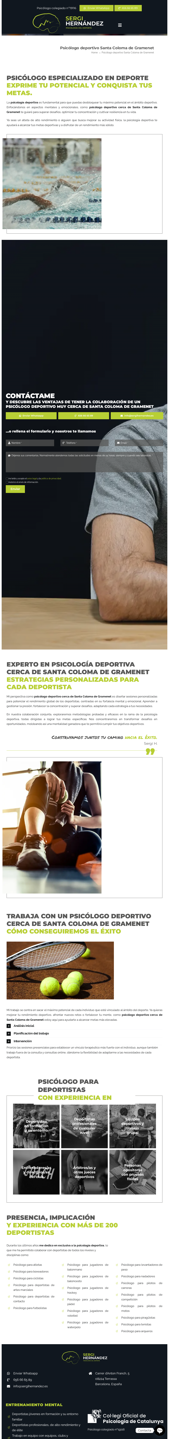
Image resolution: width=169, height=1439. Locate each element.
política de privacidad (51, 478)
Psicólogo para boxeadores (31, 1271)
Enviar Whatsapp (25, 1373)
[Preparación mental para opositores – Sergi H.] (68, 14)
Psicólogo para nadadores (138, 1276)
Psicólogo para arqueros (136, 1331)
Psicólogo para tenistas (136, 1324)
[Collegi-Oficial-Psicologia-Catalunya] (125, 1411)
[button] (84, 1026)
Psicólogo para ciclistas (28, 1278)
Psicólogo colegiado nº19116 (56, 8)
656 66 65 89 (22, 1380)
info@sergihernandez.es (30, 1386)
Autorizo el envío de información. (23, 482)
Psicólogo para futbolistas (30, 1308)
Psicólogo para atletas (27, 1264)
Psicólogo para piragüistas (138, 1317)
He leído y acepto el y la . (34, 478)
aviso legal (32, 478)
